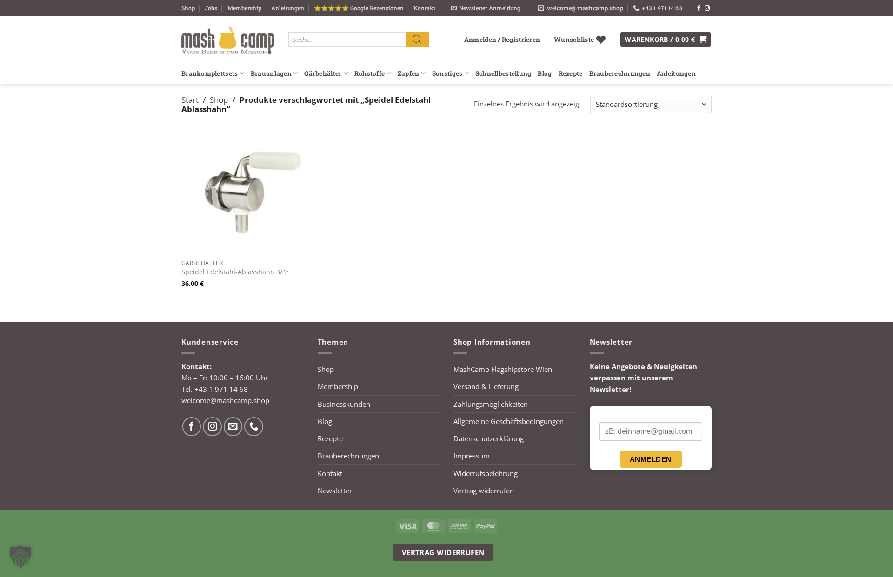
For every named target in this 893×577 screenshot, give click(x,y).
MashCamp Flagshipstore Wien (502, 369)
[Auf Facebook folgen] (698, 8)
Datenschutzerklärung (488, 438)
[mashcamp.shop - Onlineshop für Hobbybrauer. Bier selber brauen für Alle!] (227, 39)
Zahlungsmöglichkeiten (490, 404)
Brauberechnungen (619, 73)
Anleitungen (287, 8)
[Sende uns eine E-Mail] (233, 426)
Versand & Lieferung (486, 386)
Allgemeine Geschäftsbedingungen (508, 421)
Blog (545, 73)
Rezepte (571, 73)
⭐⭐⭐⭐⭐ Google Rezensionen (359, 8)
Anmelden (651, 459)
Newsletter (335, 490)
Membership (244, 8)
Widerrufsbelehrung (485, 473)
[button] (485, 8)
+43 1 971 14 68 (221, 389)
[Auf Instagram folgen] (707, 8)
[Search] (417, 39)
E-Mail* (610, 414)
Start (190, 99)
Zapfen (409, 73)
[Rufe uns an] (253, 426)
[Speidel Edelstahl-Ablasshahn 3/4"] (244, 192)
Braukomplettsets (209, 73)
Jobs (211, 8)
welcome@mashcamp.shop (225, 400)
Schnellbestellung (503, 73)
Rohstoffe (369, 73)
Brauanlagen (271, 73)
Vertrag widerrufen (483, 490)
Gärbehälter (322, 73)
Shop (188, 8)
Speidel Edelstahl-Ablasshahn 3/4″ (235, 272)
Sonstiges (447, 73)
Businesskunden (344, 404)
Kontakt (424, 8)
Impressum (471, 455)
